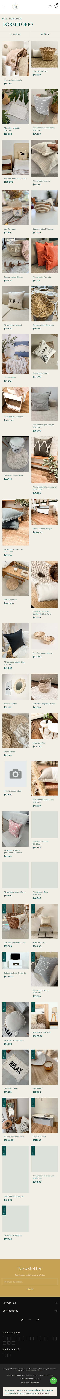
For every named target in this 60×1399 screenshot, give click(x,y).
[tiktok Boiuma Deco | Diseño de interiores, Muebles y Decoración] (37, 1320)
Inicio (4, 19)
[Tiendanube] (30, 1382)
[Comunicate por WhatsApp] (53, 1380)
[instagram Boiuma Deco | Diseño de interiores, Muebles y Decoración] (22, 1320)
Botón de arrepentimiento (30, 1378)
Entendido (44, 1393)
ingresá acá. (49, 1375)
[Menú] (4, 7)
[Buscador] (50, 7)
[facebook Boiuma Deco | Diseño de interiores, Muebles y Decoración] (30, 1320)
